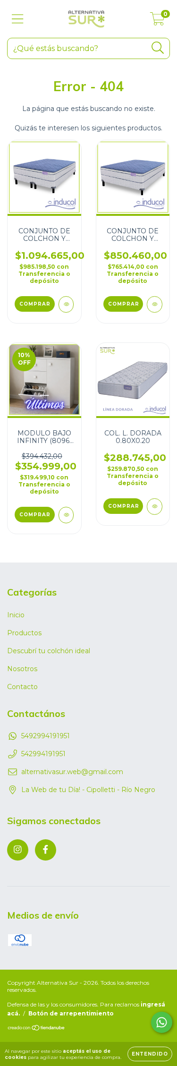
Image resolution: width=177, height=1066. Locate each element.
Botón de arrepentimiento (71, 1013)
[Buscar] (158, 48)
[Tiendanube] (36, 1028)
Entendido (150, 1054)
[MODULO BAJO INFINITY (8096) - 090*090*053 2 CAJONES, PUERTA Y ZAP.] (66, 515)
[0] (157, 21)
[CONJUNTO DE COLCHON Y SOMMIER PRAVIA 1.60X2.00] (66, 304)
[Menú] (17, 19)
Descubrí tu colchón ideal (48, 651)
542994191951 (43, 754)
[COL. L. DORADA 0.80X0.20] (154, 506)
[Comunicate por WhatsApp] (161, 1022)
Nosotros (22, 669)
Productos (24, 633)
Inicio (16, 615)
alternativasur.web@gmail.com (72, 772)
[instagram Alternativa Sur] (17, 850)
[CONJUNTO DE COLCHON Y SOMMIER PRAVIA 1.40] (154, 304)
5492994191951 (45, 736)
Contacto (22, 686)
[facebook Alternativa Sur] (45, 850)
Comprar (35, 304)
